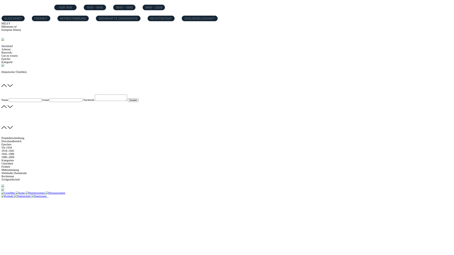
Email (45, 99)
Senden (133, 100)
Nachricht (88, 99)
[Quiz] (2, 189)
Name (4, 99)
